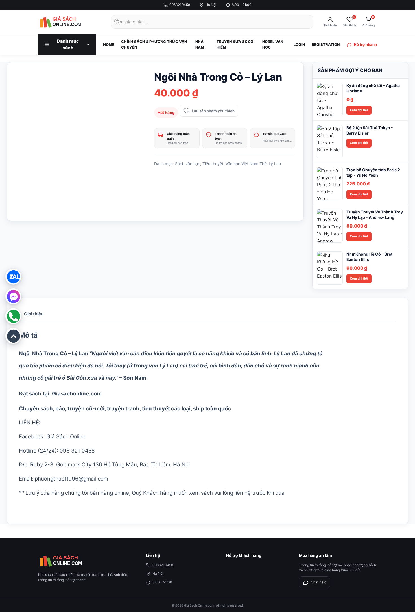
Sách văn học (187, 163)
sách (207, 493)
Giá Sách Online (66, 436)
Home (108, 44)
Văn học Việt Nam (242, 163)
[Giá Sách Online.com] (69, 22)
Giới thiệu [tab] (33, 314)
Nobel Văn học (272, 44)
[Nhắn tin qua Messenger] (13, 296)
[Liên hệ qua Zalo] (13, 276)
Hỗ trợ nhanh (365, 44)
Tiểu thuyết (212, 163)
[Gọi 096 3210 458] (13, 316)
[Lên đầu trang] (13, 336)
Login (299, 44)
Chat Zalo (318, 582)
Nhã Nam (199, 44)
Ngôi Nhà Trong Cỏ (43, 353)
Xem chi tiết (359, 110)
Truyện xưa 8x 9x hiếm (235, 44)
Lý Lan (275, 163)
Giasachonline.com (77, 393)
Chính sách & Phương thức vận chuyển (154, 44)
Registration (326, 44)
